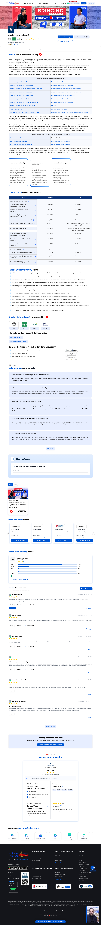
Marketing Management (38, 858)
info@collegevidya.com (14, 876)
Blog (80, 858)
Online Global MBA (36, 876)
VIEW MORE (50, 449)
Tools (54, 3)
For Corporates (83, 868)
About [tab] (11, 49)
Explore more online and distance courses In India (24, 112)
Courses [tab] (17, 49)
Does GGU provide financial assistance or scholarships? (30, 418)
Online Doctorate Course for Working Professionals (25, 138)
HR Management (36, 860)
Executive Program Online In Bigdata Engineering (24, 102)
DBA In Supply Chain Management (19, 141)
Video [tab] (10, 484)
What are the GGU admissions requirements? (26, 401)
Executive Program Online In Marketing (21, 92)
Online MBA (34, 874)
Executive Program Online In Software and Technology (66, 92)
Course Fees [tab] (75, 49)
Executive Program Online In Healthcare (21, 95)
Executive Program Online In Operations (21, 85)
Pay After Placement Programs (59, 109)
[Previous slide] (2, 18)
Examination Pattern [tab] (52, 49)
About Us (81, 856)
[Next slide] (98, 18)
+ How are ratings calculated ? (20, 579)
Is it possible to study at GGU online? (24, 433)
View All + (34, 863)
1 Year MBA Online (36, 878)
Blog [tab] (15, 484)
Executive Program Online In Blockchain (62, 102)
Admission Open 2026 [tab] (39, 49)
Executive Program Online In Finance (20, 82)
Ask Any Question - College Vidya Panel (84, 875)
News (80, 860)
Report (19, 605)
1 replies (13, 608)
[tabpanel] (50, 501)
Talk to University (81, 37)
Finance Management (37, 856)
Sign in (83, 3)
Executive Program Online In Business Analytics (64, 95)
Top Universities (43, 3)
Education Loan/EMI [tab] (26, 49)
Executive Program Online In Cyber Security (63, 99)
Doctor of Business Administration (60, 144)
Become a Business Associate (84, 865)
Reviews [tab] (83, 49)
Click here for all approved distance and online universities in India (69, 112)
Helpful (11, 605)
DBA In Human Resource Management (21, 144)
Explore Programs (29, 3)
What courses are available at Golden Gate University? (30, 388)
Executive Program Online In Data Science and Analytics (26, 88)
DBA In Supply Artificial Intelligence (60, 141)
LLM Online (54, 105)
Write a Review (85, 589)
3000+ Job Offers (16, 337)
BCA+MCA (58, 856)
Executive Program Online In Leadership (62, 85)
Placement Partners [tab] (65, 49)
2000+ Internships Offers (18, 341)
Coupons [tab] (89, 49)
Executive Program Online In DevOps (20, 99)
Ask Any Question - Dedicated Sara (84, 879)
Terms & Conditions (50, 910)
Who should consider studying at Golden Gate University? (30, 375)
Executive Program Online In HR (59, 82)
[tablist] (13, 484)
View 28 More (50, 726)
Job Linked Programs (16, 109)
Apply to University (64, 37)
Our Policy (60, 910)
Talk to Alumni (30, 605)
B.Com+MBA (58, 860)
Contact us (82, 870)
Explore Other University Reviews (51, 745)
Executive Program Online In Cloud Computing (23, 105)
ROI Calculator (82, 862)
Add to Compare (64, 41)
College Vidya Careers (85, 872)
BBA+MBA (57, 858)
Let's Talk (16, 44)
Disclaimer (41, 910)
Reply (89, 608)
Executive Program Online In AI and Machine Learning (66, 88)
